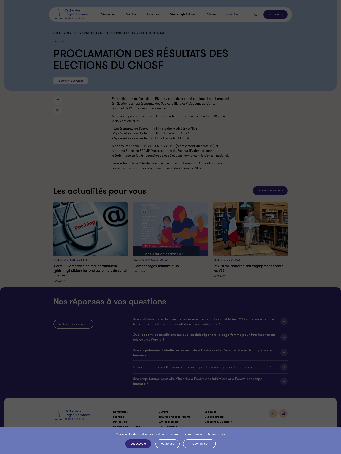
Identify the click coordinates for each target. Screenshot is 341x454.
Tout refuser (167, 444)
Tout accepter (138, 444)
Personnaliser (199, 444)
